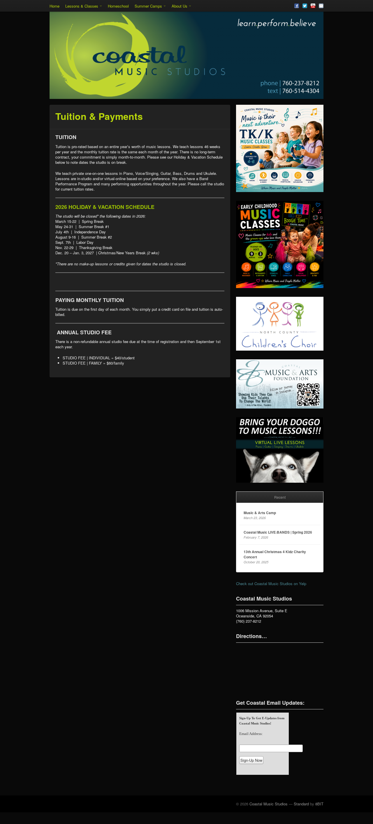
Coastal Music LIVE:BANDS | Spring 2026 (278, 532)
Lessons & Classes (81, 6)
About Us (179, 6)
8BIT (319, 804)
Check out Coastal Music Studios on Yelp (271, 583)
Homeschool (118, 6)
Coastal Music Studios (268, 804)
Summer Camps (148, 6)
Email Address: (251, 733)
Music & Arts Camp (260, 512)
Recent (280, 497)
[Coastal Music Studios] (186, 55)
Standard (301, 804)
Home (54, 6)
